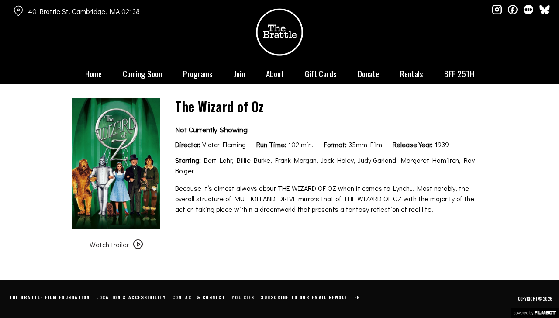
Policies (243, 297)
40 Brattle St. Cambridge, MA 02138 (84, 11)
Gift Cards (321, 73)
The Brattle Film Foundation (49, 297)
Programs (198, 73)
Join (239, 73)
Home (93, 73)
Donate (368, 73)
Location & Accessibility (131, 297)
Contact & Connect (198, 297)
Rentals (411, 73)
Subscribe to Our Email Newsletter (311, 297)
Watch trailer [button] (109, 244)
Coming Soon (142, 73)
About (275, 73)
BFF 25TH (459, 73)
